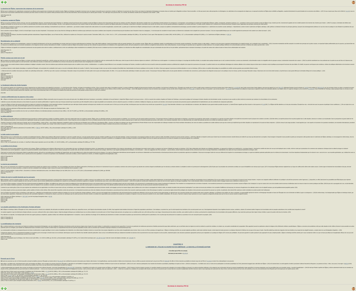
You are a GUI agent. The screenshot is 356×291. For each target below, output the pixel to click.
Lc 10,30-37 (311, 89)
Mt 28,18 (167, 261)
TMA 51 (38, 127)
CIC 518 (103, 238)
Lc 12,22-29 (237, 87)
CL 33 (47, 271)
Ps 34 (263, 104)
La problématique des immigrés (11, 224)
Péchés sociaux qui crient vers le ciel (13, 58)
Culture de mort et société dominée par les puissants (18, 177)
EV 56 (50, 196)
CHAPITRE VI (178, 244)
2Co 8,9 (165, 104)
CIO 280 (131, 238)
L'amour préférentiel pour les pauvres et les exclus (17, 97)
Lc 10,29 (228, 89)
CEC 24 (229, 34)
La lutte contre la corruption (10, 134)
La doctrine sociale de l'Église (10, 20)
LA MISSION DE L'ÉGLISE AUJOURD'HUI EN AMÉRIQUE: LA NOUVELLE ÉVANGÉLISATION (178, 247)
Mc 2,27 (281, 87)
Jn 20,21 (185, 253)
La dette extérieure (7, 116)
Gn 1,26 (192, 89)
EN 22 (39, 280)
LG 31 (32, 272)
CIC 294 (98, 238)
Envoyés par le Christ (8, 258)
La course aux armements (9, 164)
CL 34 (47, 274)
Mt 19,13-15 (321, 87)
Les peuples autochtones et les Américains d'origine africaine (20, 207)
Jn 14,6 (347, 11)
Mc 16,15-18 (70, 267)
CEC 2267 (25, 196)
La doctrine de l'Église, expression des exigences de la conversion (22, 8)
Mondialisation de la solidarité (10, 41)
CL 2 (10, 275)
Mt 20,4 (346, 263)
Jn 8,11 (306, 87)
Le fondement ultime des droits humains (14, 85)
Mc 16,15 (60, 261)
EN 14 (38, 276)
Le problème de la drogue (9, 146)
